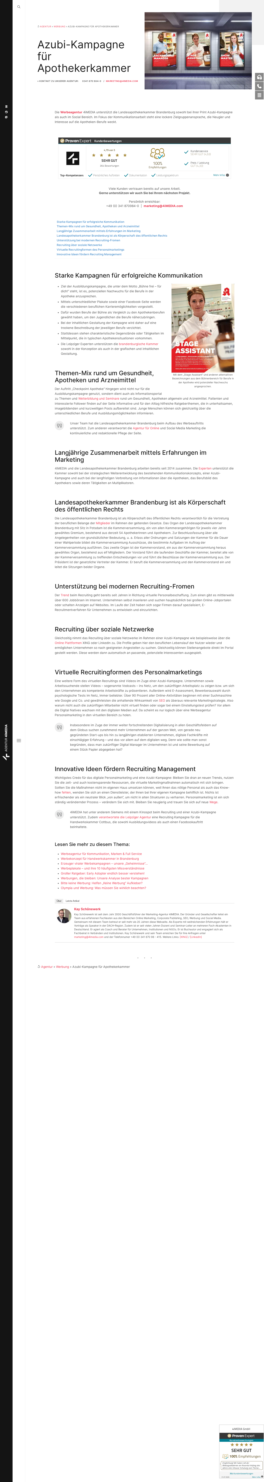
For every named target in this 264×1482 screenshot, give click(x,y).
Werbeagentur (71, 112)
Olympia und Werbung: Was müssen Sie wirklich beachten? (103, 888)
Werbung (59, 26)
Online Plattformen (68, 643)
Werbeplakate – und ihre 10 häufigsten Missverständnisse (102, 868)
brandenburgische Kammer (138, 344)
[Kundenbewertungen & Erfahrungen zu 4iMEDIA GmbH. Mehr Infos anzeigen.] (241, 1451)
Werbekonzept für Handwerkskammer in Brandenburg (100, 858)
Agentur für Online (146, 428)
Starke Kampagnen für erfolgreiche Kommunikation (90, 222)
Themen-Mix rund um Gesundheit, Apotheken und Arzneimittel (98, 226)
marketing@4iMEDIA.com (122, 81)
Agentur (45, 26)
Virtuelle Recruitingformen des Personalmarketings (90, 249)
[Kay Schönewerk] (64, 916)
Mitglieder (103, 523)
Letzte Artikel (72, 901)
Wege (213, 802)
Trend (65, 595)
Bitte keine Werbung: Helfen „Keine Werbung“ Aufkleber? (102, 883)
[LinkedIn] (196, 936)
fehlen (66, 792)
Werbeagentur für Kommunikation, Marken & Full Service (101, 854)
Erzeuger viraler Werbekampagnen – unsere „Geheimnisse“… (104, 863)
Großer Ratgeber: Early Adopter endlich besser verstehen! (103, 873)
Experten (205, 468)
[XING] (184, 936)
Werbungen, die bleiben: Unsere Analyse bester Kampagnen (104, 878)
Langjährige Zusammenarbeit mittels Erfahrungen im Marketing (98, 231)
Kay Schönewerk (87, 909)
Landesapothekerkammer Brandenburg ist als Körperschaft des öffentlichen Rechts (112, 235)
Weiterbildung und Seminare (98, 398)
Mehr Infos (219, 175)
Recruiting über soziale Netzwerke (79, 245)
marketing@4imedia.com (88, 936)
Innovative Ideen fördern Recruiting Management (89, 254)
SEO (162, 700)
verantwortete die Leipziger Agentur (125, 817)
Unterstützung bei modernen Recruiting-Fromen (88, 240)
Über (59, 901)
